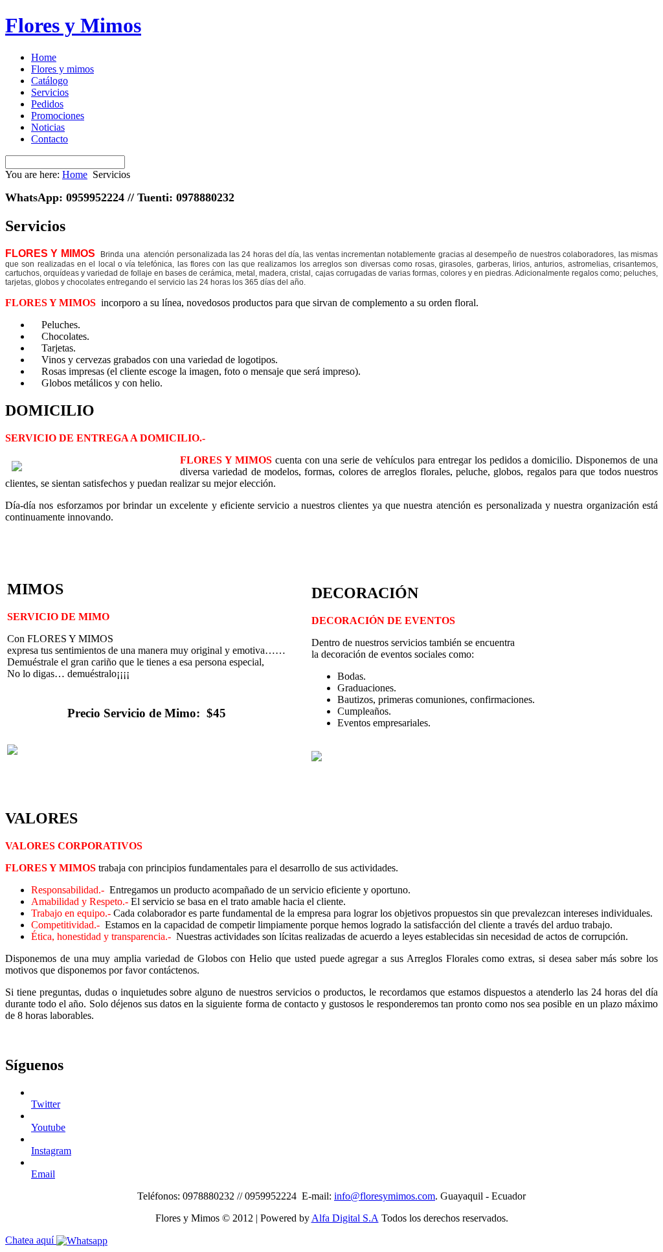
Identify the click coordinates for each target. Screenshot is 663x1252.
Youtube (48, 1127)
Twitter (45, 1104)
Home (74, 174)
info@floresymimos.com (384, 1196)
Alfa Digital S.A (345, 1218)
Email (43, 1173)
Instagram (51, 1150)
